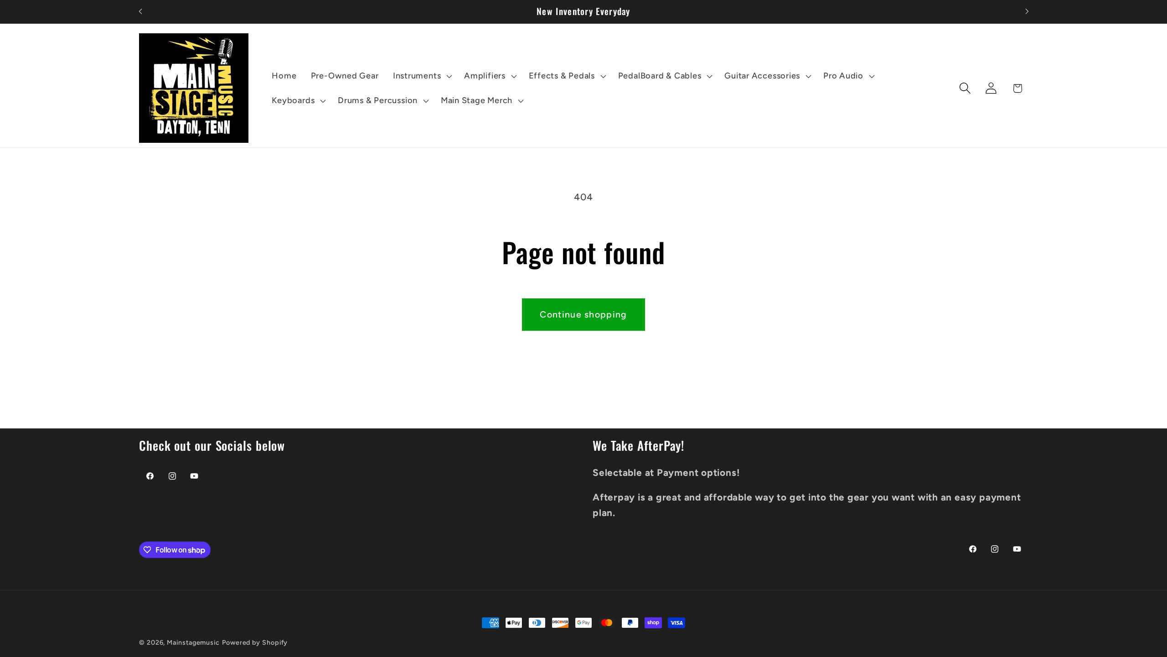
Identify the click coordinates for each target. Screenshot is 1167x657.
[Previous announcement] (140, 11)
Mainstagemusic (193, 642)
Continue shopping (583, 314)
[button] (421, 76)
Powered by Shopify (255, 642)
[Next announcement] (1027, 11)
